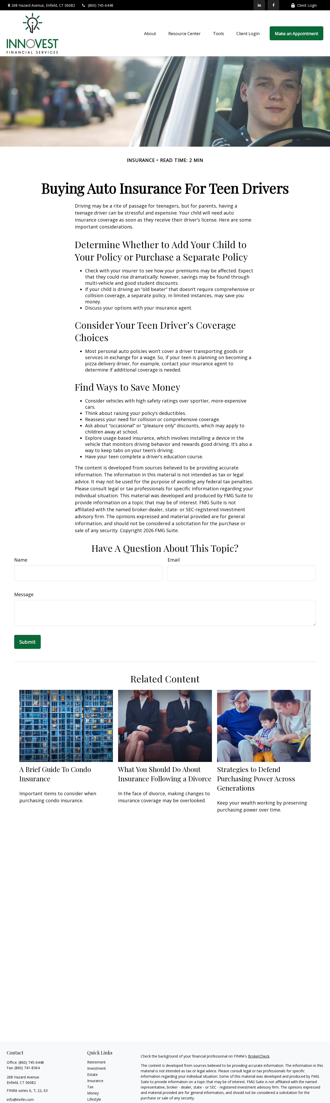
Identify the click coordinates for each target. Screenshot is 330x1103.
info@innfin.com (20, 1099)
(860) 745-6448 (100, 5)
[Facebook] (273, 5)
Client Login (307, 5)
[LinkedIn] (259, 5)
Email (174, 560)
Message (24, 594)
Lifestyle (94, 1099)
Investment (96, 1068)
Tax (90, 1086)
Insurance (95, 1080)
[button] (150, 33)
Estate (92, 1074)
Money (93, 1093)
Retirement (96, 1062)
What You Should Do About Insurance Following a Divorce (164, 774)
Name (20, 560)
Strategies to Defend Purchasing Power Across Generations (256, 778)
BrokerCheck (258, 1056)
